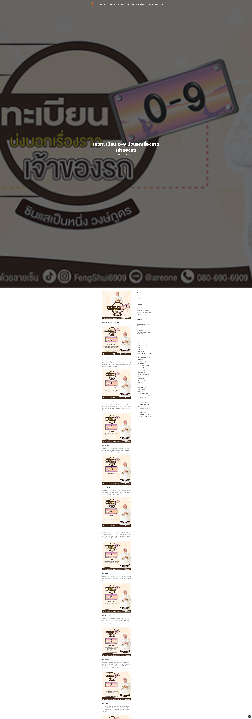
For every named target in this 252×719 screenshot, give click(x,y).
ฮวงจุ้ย (122, 4)
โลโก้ (133, 4)
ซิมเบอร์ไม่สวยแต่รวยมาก (114, 4)
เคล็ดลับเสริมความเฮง (141, 4)
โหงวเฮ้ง (128, 4)
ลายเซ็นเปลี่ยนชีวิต (102, 4)
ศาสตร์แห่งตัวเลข (130, 154)
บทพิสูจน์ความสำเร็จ (159, 4)
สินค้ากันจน (150, 4)
